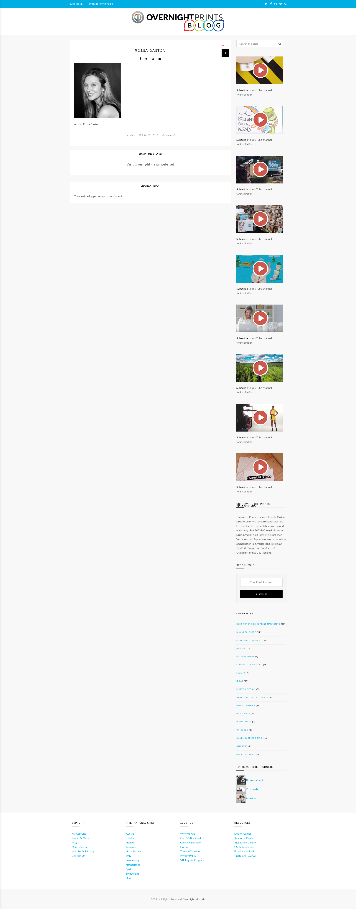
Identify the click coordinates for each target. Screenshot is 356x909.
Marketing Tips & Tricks (251, 697)
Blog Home (76, 4)
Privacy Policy (188, 855)
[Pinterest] (280, 3)
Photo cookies (245, 705)
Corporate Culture (248, 640)
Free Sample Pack (244, 851)
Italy (128, 855)
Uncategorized (245, 754)
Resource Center (244, 838)
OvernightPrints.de (101, 4)
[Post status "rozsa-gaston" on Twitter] (146, 58)
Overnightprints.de (194, 899)
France (130, 842)
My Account (79, 833)
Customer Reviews (245, 855)
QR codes (242, 730)
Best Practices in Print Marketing (258, 624)
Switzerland (132, 873)
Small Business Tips (249, 738)
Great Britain (133, 851)
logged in (94, 196)
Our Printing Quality (192, 838)
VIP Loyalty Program (192, 860)
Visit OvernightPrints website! (150, 164)
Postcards (243, 714)
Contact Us (78, 855)
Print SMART (243, 722)
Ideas (239, 681)
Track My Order (81, 838)
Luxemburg (132, 860)
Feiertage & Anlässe (249, 665)
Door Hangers (245, 657)
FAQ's (75, 842)
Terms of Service (190, 851)
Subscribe (242, 90)
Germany (131, 846)
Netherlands (133, 864)
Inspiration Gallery (245, 842)
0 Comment (168, 135)
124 (226, 45)
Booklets (251, 798)
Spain (129, 869)
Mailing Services (81, 846)
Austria (130, 833)
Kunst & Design (246, 689)
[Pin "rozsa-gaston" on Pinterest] (153, 58)
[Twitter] (266, 3)
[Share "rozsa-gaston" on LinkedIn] (160, 58)
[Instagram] (275, 3)
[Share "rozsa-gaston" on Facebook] (140, 58)
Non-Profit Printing (83, 851)
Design (240, 648)
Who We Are (187, 833)
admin (132, 135)
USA (128, 878)
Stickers (242, 746)
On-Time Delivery (190, 842)
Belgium (130, 838)
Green (184, 846)
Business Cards (246, 632)
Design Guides (242, 833)
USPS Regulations (244, 846)
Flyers (240, 673)
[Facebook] (271, 3)
